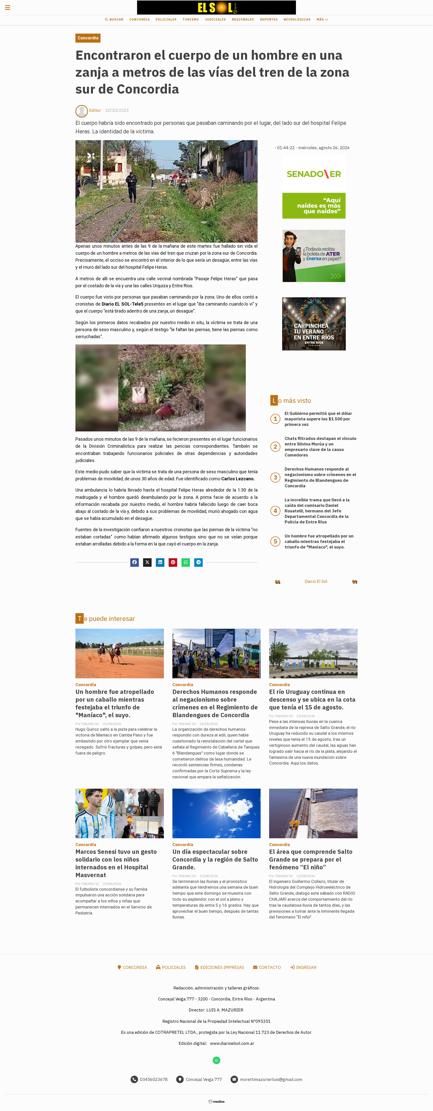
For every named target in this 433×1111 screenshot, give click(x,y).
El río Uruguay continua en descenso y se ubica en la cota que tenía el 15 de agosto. (312, 699)
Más (321, 19)
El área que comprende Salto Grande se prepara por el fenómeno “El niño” (311, 859)
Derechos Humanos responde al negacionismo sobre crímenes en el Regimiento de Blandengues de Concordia (215, 703)
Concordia (139, 19)
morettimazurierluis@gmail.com (271, 1079)
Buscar (116, 19)
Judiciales (215, 19)
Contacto (269, 967)
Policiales (166, 19)
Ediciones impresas (221, 967)
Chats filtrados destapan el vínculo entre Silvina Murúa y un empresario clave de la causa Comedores (320, 447)
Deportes (269, 19)
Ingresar (305, 967)
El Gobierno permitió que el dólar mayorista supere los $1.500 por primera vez (318, 419)
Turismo (191, 19)
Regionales (243, 19)
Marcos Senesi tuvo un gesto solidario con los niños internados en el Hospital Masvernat (116, 863)
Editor (95, 110)
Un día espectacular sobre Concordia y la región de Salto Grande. (215, 859)
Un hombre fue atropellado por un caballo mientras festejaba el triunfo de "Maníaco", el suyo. (114, 703)
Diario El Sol (316, 581)
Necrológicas (297, 19)
